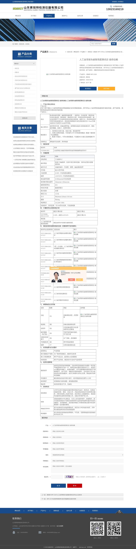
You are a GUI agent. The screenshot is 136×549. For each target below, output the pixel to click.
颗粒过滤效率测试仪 (21, 112)
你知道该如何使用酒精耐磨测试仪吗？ (24, 167)
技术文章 (80, 15)
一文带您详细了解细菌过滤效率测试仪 (24, 159)
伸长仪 (17, 68)
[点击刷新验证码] (69, 476)
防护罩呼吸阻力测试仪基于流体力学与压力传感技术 (24, 156)
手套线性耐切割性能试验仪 (23, 84)
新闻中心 (64, 15)
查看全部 (24, 118)
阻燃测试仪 (18, 104)
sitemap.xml (82, 547)
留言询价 (106, 88)
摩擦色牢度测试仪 (20, 108)
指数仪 (17, 72)
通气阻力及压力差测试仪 (22, 88)
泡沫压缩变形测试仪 (21, 76)
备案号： (75, 547)
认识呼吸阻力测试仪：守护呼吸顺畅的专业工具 (24, 148)
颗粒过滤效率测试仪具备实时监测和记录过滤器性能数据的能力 (24, 152)
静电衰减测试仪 (20, 100)
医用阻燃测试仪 (20, 92)
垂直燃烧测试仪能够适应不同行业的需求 (24, 137)
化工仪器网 (60, 526)
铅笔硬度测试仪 (20, 96)
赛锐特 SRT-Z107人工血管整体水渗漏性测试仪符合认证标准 (64, 495)
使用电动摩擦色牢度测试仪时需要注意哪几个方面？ (24, 144)
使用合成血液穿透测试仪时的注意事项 (24, 140)
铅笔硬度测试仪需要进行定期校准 (23, 171)
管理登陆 (89, 547)
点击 (34, 63)
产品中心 (49, 15)
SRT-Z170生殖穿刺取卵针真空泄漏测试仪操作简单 (61, 499)
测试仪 (16, 63)
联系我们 (121, 1)
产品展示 (82, 52)
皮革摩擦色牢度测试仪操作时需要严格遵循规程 (24, 163)
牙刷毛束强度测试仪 (21, 80)
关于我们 (33, 15)
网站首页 (18, 15)
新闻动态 (56, 510)
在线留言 (114, 1)
